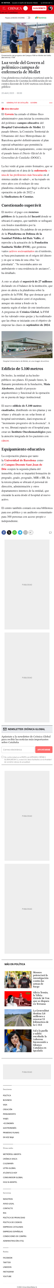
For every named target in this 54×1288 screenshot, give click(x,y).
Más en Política (14, 964)
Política (7, 1095)
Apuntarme (44, 749)
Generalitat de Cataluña (17, 103)
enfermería (40, 170)
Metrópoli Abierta (12, 1154)
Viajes (5, 1118)
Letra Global (9, 1168)
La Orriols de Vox (47, 3)
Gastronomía (9, 1128)
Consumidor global (13, 1177)
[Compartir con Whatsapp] (14, 532)
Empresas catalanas (13, 1227)
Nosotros (8, 1199)
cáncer (5, 440)
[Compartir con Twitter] (9, 532)
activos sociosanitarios (21, 251)
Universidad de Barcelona (20, 460)
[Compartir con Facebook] (4, 532)
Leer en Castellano (9, 12)
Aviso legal (8, 1203)
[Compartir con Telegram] (20, 532)
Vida (5, 1104)
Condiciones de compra (14, 1236)
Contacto (8, 1208)
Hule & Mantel (10, 1182)
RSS (4, 1213)
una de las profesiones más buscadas (22, 175)
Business (7, 1100)
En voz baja (8, 1137)
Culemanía (8, 1163)
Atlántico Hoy (10, 1173)
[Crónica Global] (15, 8)
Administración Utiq (13, 1241)
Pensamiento (9, 1114)
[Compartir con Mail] (25, 532)
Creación (7, 1109)
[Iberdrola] (40, 17)
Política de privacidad (14, 1217)
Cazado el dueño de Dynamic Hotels (25, 3)
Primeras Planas (11, 1132)
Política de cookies (12, 1222)
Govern (33, 103)
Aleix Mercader (11, 109)
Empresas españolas (13, 1231)
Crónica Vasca (10, 1159)
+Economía (8, 1123)
